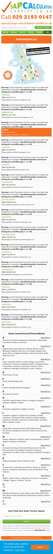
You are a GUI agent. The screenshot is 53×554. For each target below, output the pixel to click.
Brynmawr (39, 353)
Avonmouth (22, 342)
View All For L (45, 413)
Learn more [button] (20, 550)
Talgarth (5, 478)
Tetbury (17, 478)
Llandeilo (39, 415)
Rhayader (12, 461)
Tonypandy (43, 478)
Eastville (11, 381)
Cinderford (17, 366)
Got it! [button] (40, 547)
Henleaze (6, 403)
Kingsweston (15, 409)
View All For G (45, 391)
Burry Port (11, 355)
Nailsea (5, 439)
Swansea (6, 472)
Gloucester (6, 394)
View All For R (45, 458)
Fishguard (26, 388)
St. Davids (34, 467)
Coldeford (6, 368)
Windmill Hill (21, 495)
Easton (5, 381)
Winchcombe (11, 495)
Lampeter (6, 415)
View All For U (45, 484)
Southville (26, 467)
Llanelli (35, 418)
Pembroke (22, 448)
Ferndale (12, 388)
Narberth (20, 439)
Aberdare (14, 340)
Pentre (12, 450)
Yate (4, 504)
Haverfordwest (15, 400)
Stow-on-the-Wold (35, 469)
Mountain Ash (41, 431)
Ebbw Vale (19, 381)
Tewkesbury (25, 478)
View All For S (45, 465)
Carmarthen (39, 362)
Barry (11, 349)
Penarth (42, 448)
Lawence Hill (23, 415)
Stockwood (13, 469)
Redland (6, 461)
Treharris (20, 480)
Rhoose (20, 461)
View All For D (45, 372)
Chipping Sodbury (41, 364)
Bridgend (17, 353)
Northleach (22, 441)
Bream (5, 353)
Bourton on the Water (27, 351)
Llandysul (29, 418)
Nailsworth (13, 439)
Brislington (25, 353)
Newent (46, 439)
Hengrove (40, 400)
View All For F (45, 385)
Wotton (41, 495)
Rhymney (26, 461)
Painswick (6, 448)
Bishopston (7, 351)
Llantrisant (24, 420)
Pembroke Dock (32, 448)
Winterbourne (32, 495)
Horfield (20, 403)
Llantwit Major (33, 420)
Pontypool (37, 450)
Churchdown (7, 366)
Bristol (32, 353)
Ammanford (7, 342)
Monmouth (7, 431)
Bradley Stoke (41, 351)
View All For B (45, 346)
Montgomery (17, 431)
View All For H (45, 398)
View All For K (45, 406)
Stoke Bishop (23, 469)
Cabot (5, 362)
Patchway (14, 448)
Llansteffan (15, 420)
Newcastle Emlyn (36, 439)
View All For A (45, 337)
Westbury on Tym (17, 493)
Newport (6, 441)
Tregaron (13, 480)
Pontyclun (29, 450)
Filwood (19, 388)
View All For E (45, 379)
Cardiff (24, 362)
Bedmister (22, 349)
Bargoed (6, 349)
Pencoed (6, 450)
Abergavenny (23, 340)
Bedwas (29, 349)
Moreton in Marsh (29, 431)
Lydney (17, 422)
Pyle (4, 454)
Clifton (40, 366)
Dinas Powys (7, 375)
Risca (33, 461)
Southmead (17, 467)
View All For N (45, 437)
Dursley (15, 375)
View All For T (45, 475)
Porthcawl (29, 452)
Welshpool (6, 493)
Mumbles (6, 433)
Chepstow (16, 364)
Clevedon (33, 366)
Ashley (14, 342)
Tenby (11, 478)
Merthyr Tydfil (24, 428)
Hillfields (13, 403)
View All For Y (45, 501)
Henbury (25, 400)
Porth (22, 452)
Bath (16, 349)
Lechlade (32, 415)
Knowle (31, 409)
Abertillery (33, 340)
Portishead (38, 452)
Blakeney (15, 351)
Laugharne (14, 415)
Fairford (5, 388)
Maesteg (15, 428)
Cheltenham (7, 364)
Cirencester (25, 366)
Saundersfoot (8, 467)
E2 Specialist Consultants (27, 538)
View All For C (45, 359)
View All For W (45, 490)
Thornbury (34, 478)
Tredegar (6, 480)
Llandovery (7, 418)
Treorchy (28, 480)
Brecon (10, 353)
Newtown (13, 441)
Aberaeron (6, 340)
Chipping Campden (27, 364)
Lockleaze (10, 422)
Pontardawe (19, 450)
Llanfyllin (42, 418)
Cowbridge (14, 368)
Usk (4, 487)
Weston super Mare (32, 493)
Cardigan (31, 362)
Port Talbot (16, 452)
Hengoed (32, 400)
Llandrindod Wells (18, 418)
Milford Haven (36, 428)
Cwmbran (38, 368)
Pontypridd (7, 452)
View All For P (45, 445)
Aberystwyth (42, 340)
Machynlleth (7, 428)
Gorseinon (15, 394)
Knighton (24, 409)
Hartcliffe (6, 400)
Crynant (31, 368)
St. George (42, 467)
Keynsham (6, 409)
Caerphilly (11, 362)
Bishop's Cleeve (38, 349)
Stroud (45, 469)
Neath (27, 439)
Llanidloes (6, 420)
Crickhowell (23, 368)
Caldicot (19, 362)
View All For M (45, 426)
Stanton (6, 469)
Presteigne (46, 452)
